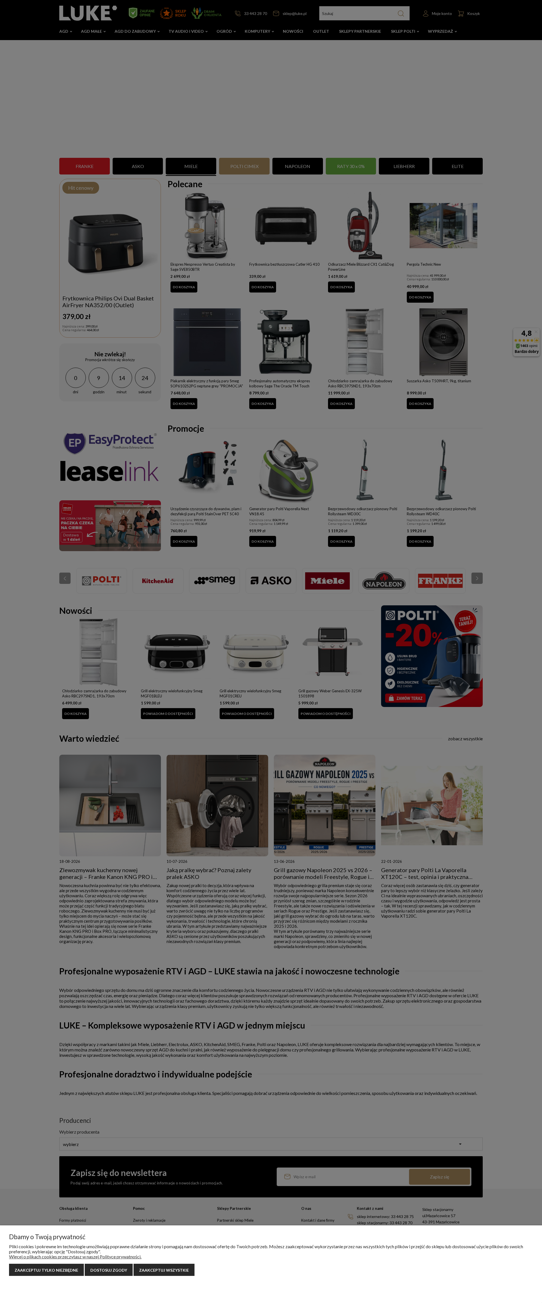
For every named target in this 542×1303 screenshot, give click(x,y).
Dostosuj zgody (108, 1270)
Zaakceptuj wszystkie (164, 1270)
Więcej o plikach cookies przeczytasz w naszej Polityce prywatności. (75, 1256)
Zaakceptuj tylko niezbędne (46, 1270)
